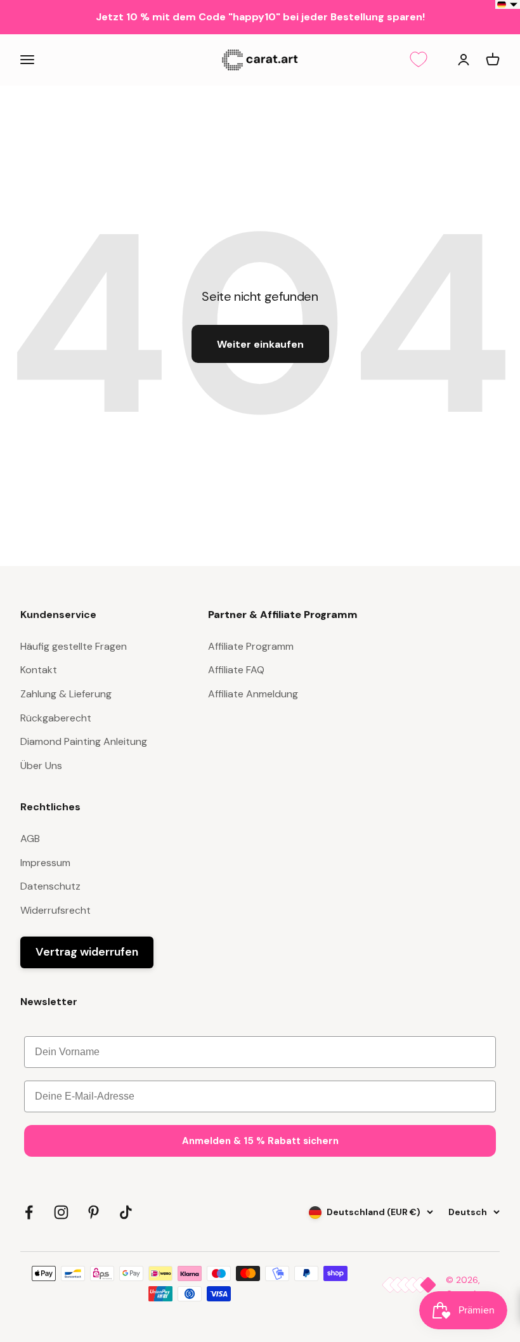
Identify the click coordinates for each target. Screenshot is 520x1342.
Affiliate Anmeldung (253, 694)
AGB (30, 838)
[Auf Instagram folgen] (61, 1212)
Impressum (45, 862)
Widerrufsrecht (55, 910)
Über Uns (41, 765)
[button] (507, 4)
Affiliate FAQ (236, 669)
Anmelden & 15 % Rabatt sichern (260, 1141)
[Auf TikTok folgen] (125, 1212)
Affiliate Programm (251, 646)
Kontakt (38, 669)
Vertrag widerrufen (87, 951)
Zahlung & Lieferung (66, 694)
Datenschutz (50, 886)
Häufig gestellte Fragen (73, 646)
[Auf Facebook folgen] (28, 1212)
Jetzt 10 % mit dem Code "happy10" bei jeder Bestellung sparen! (260, 16)
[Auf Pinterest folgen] (93, 1212)
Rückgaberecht (55, 718)
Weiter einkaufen (260, 344)
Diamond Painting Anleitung (83, 741)
